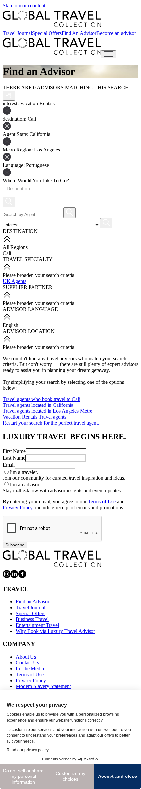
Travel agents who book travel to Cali (41, 399)
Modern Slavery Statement (43, 686)
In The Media (30, 668)
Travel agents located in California (38, 405)
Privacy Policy (17, 507)
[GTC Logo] (52, 558)
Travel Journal (17, 33)
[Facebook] (22, 576)
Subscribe (14, 545)
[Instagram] (6, 576)
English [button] (10, 325)
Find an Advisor (32, 601)
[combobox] (6, 189)
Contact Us (27, 662)
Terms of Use (102, 501)
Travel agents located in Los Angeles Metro (47, 411)
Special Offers (47, 33)
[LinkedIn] (14, 576)
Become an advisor (116, 33)
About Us (26, 657)
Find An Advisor (79, 33)
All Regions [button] (15, 247)
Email (9, 465)
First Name (14, 451)
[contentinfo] (52, 19)
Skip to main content (24, 5)
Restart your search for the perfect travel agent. (51, 423)
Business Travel (32, 619)
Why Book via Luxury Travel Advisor (55, 631)
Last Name (14, 458)
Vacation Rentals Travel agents (34, 417)
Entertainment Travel (37, 625)
